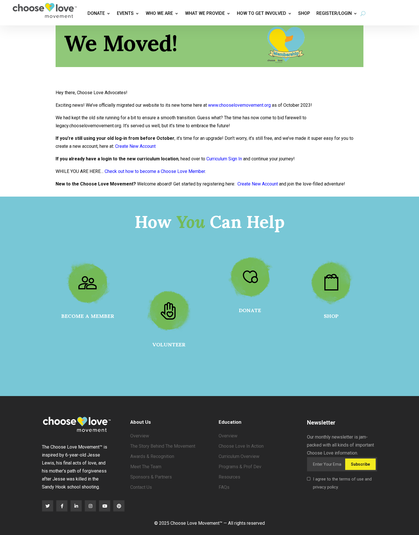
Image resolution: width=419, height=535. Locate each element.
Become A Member (87, 316)
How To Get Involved (261, 13)
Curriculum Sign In (224, 158)
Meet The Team (145, 466)
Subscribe (360, 464)
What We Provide (205, 13)
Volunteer (169, 344)
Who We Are (159, 13)
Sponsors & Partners (151, 477)
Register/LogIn (334, 13)
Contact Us (141, 487)
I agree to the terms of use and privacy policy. (342, 483)
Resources (229, 477)
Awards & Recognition (152, 456)
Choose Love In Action (241, 446)
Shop (304, 13)
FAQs (224, 487)
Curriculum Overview (239, 456)
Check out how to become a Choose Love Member (155, 171)
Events (125, 13)
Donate (96, 13)
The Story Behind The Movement (162, 446)
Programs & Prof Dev (240, 466)
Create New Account (135, 146)
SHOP (331, 316)
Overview (139, 436)
